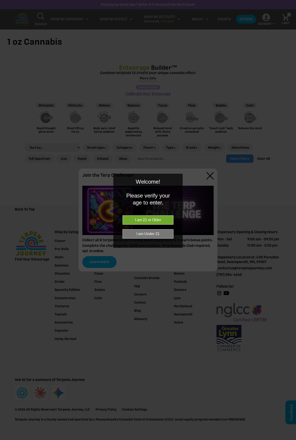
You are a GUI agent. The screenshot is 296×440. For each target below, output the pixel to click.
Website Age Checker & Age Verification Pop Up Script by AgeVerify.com (290, 439)
